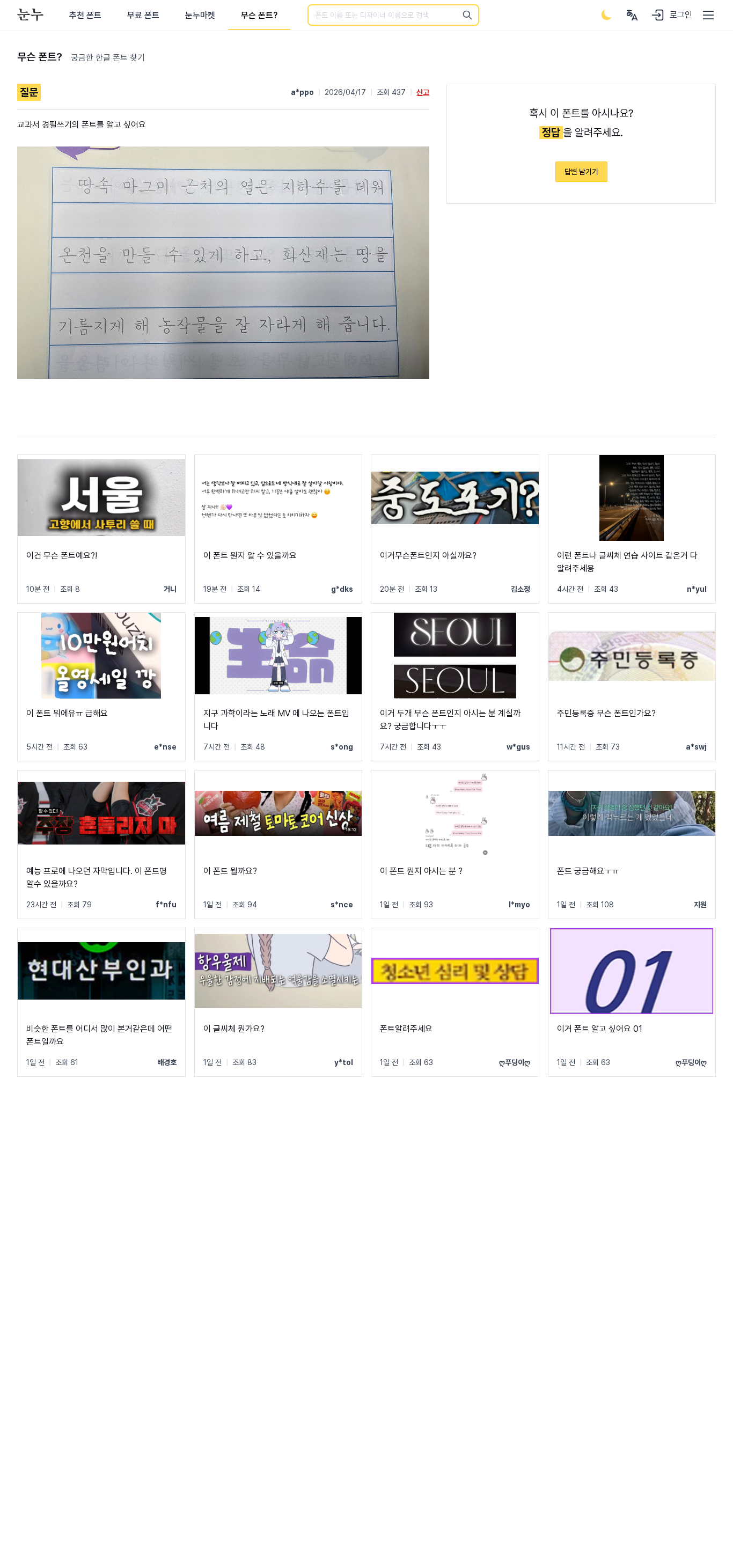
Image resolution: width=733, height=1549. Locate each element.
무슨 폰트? (259, 15)
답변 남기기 (581, 171)
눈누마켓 (200, 15)
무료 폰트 (143, 15)
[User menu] (632, 15)
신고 (422, 92)
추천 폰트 (85, 15)
